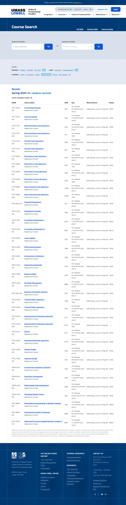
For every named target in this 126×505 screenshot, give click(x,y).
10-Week (30, 70)
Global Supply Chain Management (36, 385)
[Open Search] (90, 9)
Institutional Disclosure (75, 478)
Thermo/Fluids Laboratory (34, 300)
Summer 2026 (92, 29)
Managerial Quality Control (34, 394)
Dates (76, 9)
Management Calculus (32, 211)
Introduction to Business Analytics (37, 367)
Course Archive (107, 29)
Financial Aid (45, 489)
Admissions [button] (101, 14)
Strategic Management (33, 283)
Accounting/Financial (32, 108)
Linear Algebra (29, 238)
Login (85, 9)
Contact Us (97, 483)
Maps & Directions (73, 472)
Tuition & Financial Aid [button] (80, 14)
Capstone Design (30, 358)
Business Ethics (30, 274)
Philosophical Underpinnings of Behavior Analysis (42, 403)
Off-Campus (63, 75)
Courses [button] (61, 14)
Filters (14, 67)
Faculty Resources (73, 460)
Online (22, 75)
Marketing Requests (74, 457)
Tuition (43, 486)
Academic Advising (99, 480)
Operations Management (33, 376)
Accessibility (71, 475)
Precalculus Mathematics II (34, 229)
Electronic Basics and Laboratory (37, 126)
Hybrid (55, 75)
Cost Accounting (30, 117)
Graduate (58, 70)
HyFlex (37, 75)
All (44, 70)
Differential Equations (32, 247)
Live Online (30, 75)
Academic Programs (48, 477)
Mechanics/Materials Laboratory (36, 340)
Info (102, 9)
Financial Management (32, 202)
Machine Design (30, 349)
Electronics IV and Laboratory (35, 172)
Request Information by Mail (101, 487)
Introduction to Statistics (34, 256)
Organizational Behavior (33, 265)
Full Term (37, 70)
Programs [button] (48, 14)
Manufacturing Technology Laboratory (38, 316)
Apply (116, 9)
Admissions (45, 480)
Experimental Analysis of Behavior (37, 412)
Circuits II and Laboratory (34, 141)
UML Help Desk (72, 469)
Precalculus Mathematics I (34, 220)
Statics (27, 332)
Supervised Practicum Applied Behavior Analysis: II (43, 421)
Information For (63, 9)
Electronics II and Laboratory (35, 156)
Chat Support (45, 468)
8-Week (22, 70)
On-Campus (46, 75)
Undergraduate (68, 70)
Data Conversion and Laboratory (36, 187)
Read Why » (78, 2)
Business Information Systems (36, 292)
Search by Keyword (18, 42)
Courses (43, 483)
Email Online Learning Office (48, 463)
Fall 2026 (80, 29)
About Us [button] (115, 14)
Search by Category (68, 42)
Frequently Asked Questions (73, 482)
